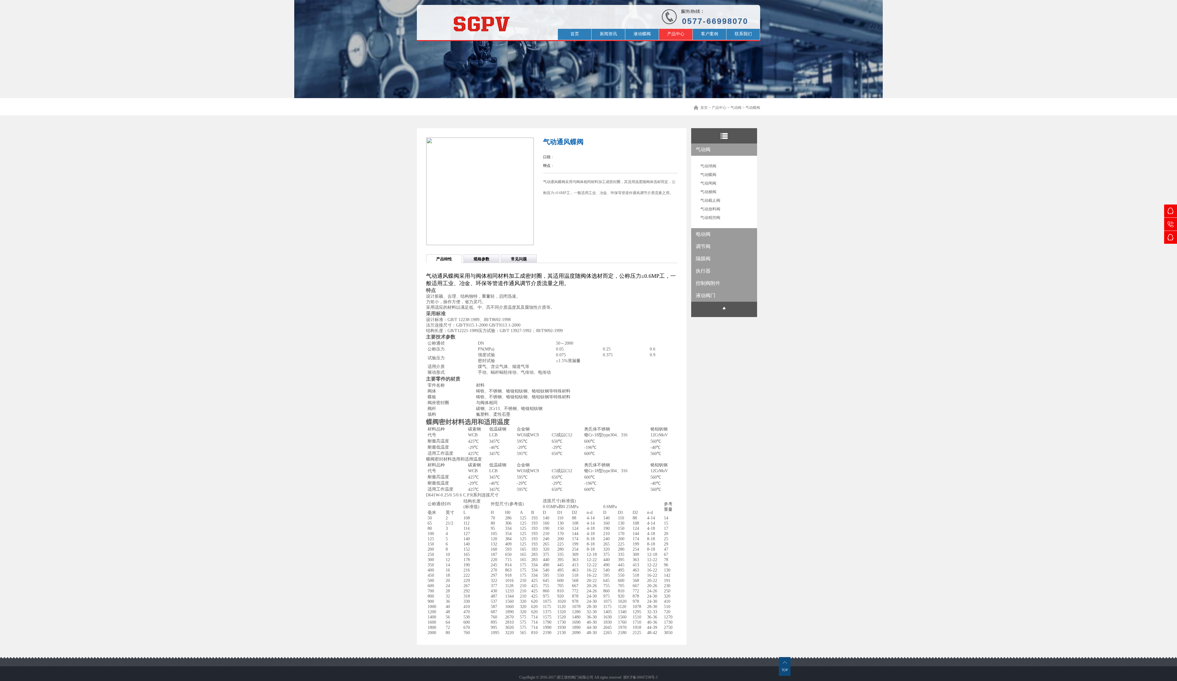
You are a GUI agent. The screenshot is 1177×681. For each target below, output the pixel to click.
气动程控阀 (710, 217)
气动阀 (735, 107)
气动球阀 (708, 166)
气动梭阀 (708, 191)
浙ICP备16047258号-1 (640, 677)
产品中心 (719, 107)
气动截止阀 (710, 200)
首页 (704, 107)
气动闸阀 (708, 183)
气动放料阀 (710, 209)
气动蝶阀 (752, 107)
